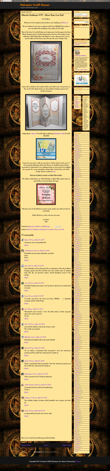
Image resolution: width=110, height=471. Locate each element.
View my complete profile (81, 69)
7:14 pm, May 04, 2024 (40, 374)
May (76, 139)
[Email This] (55, 226)
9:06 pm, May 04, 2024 (43, 385)
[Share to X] (58, 226)
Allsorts (65, 23)
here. (54, 171)
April (76, 141)
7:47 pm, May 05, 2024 (39, 398)
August (76, 157)
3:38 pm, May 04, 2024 (35, 309)
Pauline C (27, 398)
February (77, 145)
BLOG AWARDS (77, 106)
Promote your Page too (78, 92)
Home (46, 445)
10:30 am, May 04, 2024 (41, 251)
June (76, 137)
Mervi (26, 240)
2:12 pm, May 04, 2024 (36, 296)
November (77, 151)
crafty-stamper (29, 385)
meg (25, 283)
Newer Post (26, 445)
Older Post (66, 445)
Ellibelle (27, 337)
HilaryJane (28, 374)
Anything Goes (45, 229)
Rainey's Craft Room (34, 4)
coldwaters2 (28, 251)
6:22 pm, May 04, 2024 (36, 348)
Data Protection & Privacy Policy (77, 102)
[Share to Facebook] (59, 226)
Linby (26, 411)
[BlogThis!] (56, 226)
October (77, 153)
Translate (85, 16)
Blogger (78, 461)
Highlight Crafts (59, 133)
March (76, 143)
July (76, 134)
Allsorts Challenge (33, 229)
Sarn (26, 296)
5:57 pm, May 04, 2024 (37, 324)
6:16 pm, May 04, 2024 (38, 337)
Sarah (26, 348)
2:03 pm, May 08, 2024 (37, 411)
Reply (26, 245)
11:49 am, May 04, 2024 (36, 266)
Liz (25, 309)
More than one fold (57, 229)
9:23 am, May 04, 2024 (36, 240)
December (77, 149)
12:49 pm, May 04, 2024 (36, 283)
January (77, 147)
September (77, 155)
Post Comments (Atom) (51, 452)
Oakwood (34, 133)
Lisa (25, 266)
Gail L (26, 324)
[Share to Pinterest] (60, 226)
